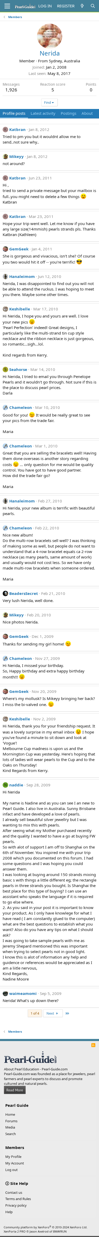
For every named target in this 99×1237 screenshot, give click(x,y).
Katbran (17, 129)
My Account (14, 1163)
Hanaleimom (22, 276)
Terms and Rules (18, 1198)
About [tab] (87, 113)
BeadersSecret (23, 593)
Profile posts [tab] (14, 113)
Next (50, 1013)
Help (9, 1211)
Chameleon (20, 407)
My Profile (13, 1156)
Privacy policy (16, 1205)
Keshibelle (19, 308)
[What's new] (82, 6)
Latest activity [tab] (43, 113)
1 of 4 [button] (35, 1013)
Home (10, 1114)
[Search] (93, 6)
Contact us (13, 1192)
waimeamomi (23, 993)
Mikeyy (16, 156)
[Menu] (7, 6)
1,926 (11, 90)
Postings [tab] (68, 113)
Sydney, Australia (64, 60)
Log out (11, 1169)
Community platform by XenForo (45, 1227)
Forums (11, 1121)
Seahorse (18, 369)
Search (10, 1133)
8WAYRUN (60, 1231)
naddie (16, 784)
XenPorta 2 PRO (15, 1231)
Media (10, 1127)
